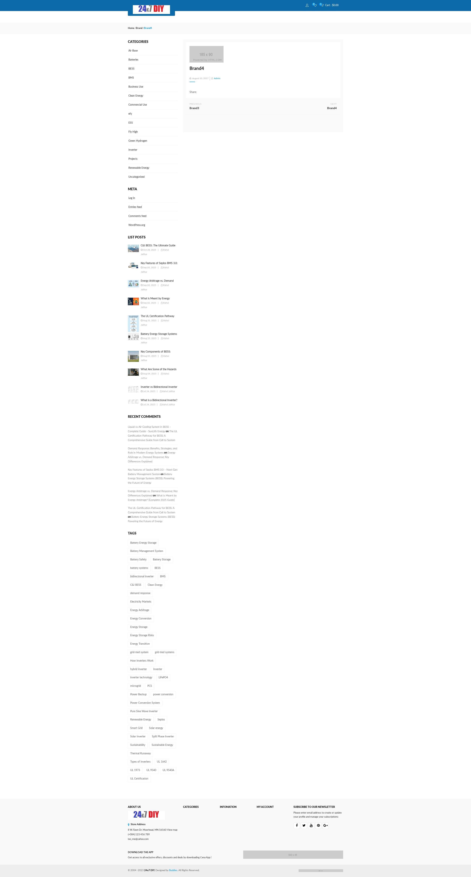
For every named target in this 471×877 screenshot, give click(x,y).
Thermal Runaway (140, 753)
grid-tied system (139, 652)
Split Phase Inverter (163, 736)
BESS (131, 69)
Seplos (161, 719)
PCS (149, 686)
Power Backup (138, 694)
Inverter (132, 150)
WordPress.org (136, 225)
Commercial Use (137, 105)
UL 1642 (162, 762)
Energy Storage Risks (142, 635)
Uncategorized (136, 177)
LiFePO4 (163, 677)
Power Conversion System (145, 703)
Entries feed (135, 207)
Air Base (133, 50)
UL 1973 (135, 770)
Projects (132, 159)
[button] (331, 5)
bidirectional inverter (142, 576)
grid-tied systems (164, 652)
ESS (130, 123)
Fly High (133, 132)
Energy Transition (140, 644)
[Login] (307, 5)
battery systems (139, 568)
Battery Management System (146, 551)
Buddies (173, 870)
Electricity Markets (140, 601)
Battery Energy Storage (143, 543)
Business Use (135, 87)
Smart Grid (136, 728)
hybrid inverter (138, 669)
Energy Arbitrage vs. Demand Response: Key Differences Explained (151, 457)
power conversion (163, 694)
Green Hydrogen (137, 141)
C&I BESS (135, 585)
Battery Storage (162, 559)
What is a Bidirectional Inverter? (159, 400)
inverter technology (141, 677)
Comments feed (137, 216)
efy (130, 114)
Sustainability (137, 745)
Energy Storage (138, 627)
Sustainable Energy (162, 745)
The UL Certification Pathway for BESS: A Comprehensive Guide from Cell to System (152, 436)
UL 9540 (151, 770)
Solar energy (156, 728)
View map (172, 830)
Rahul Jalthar (168, 391)
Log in (131, 198)
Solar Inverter (138, 736)
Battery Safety (138, 559)
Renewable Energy (138, 168)
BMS (131, 78)
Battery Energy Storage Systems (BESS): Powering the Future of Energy (151, 478)
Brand (139, 28)
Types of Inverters (140, 762)
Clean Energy (135, 96)
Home (131, 28)
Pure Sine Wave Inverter (144, 711)
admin (217, 78)
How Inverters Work (141, 661)
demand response (140, 593)
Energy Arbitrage (139, 610)
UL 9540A (168, 770)
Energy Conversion (140, 618)
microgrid (135, 686)
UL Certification (139, 778)
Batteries (133, 60)
